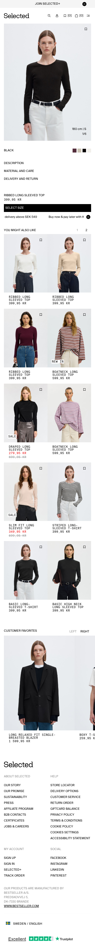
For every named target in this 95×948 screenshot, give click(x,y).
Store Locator (62, 785)
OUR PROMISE (14, 791)
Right (84, 631)
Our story (12, 785)
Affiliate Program (18, 808)
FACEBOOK (58, 858)
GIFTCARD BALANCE (65, 808)
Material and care (19, 171)
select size (14, 207)
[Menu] (88, 16)
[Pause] (84, 4)
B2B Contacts (15, 814)
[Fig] (74, 151)
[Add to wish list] (86, 29)
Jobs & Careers (16, 826)
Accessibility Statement (70, 838)
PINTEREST (58, 875)
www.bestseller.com (21, 906)
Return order (61, 803)
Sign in (9, 863)
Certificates (14, 820)
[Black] (84, 151)
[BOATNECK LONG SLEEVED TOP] (69, 338)
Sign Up (10, 858)
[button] (26, 263)
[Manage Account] (57, 16)
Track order (14, 875)
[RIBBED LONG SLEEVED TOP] (26, 263)
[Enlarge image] (47, 82)
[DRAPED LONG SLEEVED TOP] (26, 413)
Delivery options (64, 791)
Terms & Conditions (66, 820)
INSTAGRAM (58, 863)
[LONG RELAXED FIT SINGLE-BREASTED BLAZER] (39, 683)
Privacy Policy (62, 814)
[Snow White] (89, 151)
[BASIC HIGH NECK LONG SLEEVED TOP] (69, 570)
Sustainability (15, 797)
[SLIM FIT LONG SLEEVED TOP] (26, 491)
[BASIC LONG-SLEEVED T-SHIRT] (26, 570)
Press (9, 803)
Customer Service (65, 797)
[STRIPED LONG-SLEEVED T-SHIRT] (69, 491)
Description (14, 163)
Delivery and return (21, 178)
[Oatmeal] (79, 151)
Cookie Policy (61, 826)
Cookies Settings (64, 832)
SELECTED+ (12, 869)
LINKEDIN (57, 869)
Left (72, 631)
